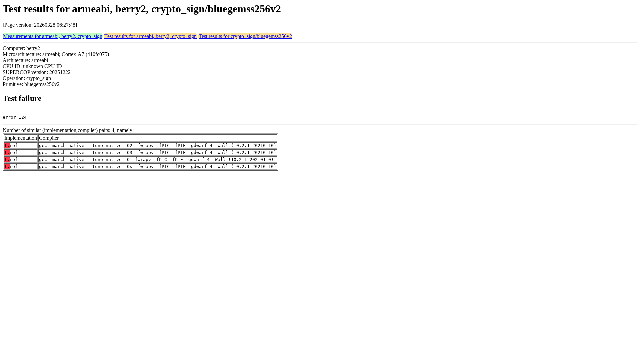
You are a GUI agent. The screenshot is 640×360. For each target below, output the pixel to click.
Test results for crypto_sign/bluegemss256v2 (245, 36)
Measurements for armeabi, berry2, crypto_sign (52, 36)
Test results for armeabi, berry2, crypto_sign (150, 36)
